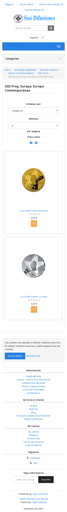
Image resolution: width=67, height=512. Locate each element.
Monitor (33, 118)
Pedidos (33, 435)
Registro (9, 4)
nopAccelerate (39, 502)
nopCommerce (40, 493)
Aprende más (33, 355)
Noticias (33, 408)
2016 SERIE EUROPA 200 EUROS (34, 211)
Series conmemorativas (21, 73)
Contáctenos (33, 392)
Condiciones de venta (33, 382)
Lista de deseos (33, 445)
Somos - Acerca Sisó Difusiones (33, 379)
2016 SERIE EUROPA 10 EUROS (34, 296)
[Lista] (36, 143)
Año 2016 (43, 73)
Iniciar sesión (26, 4)
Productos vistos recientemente (33, 415)
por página (33, 131)
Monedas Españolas (25, 69)
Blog (33, 412)
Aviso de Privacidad (33, 389)
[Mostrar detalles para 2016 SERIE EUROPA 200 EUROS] (33, 180)
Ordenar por (33, 103)
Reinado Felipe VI (49, 69)
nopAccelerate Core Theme (33, 498)
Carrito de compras (51, 4)
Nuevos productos (33, 418)
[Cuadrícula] (31, 143)
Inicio (8, 69)
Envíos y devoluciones (33, 386)
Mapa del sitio (33, 376)
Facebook (35, 457)
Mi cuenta (33, 431)
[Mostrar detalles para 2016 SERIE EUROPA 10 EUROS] (33, 266)
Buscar (33, 405)
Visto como (33, 136)
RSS (35, 463)
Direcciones (33, 438)
